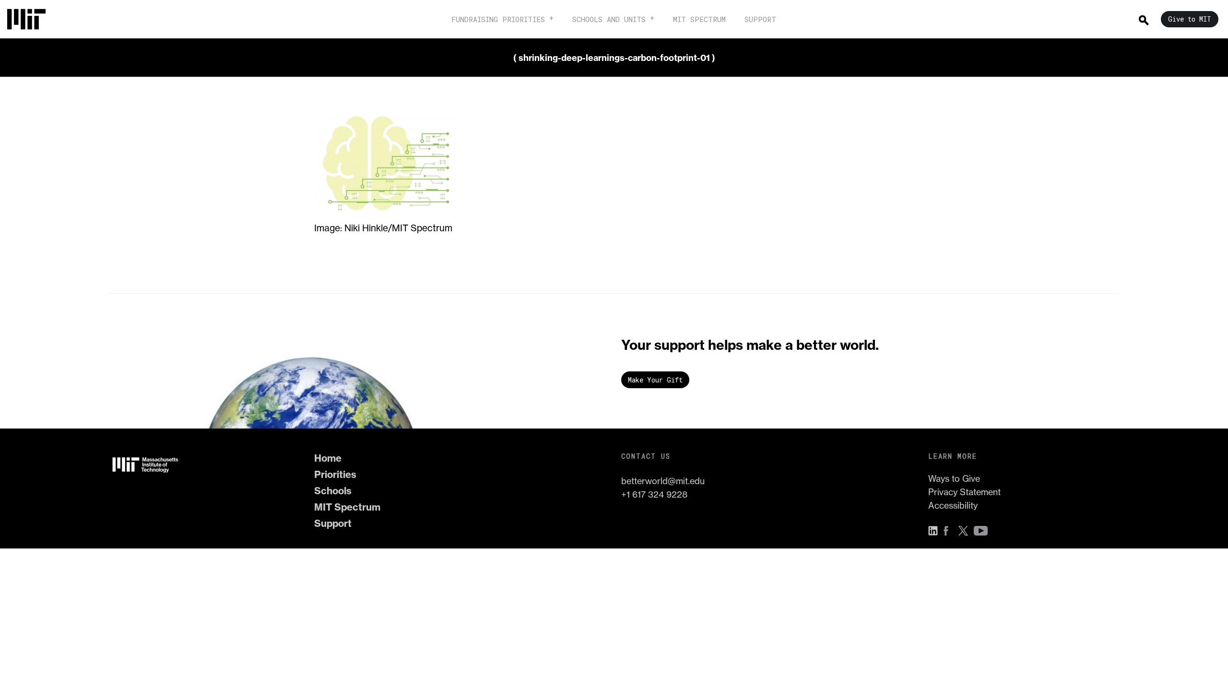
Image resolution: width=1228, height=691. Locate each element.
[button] (935, 531)
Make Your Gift (655, 379)
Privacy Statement (964, 492)
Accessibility (953, 505)
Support (333, 523)
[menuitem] (31, 19)
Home (328, 458)
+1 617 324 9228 (654, 494)
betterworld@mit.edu (663, 481)
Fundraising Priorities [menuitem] (498, 19)
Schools (333, 491)
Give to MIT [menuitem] (1189, 19)
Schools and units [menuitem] (609, 19)
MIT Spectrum (347, 507)
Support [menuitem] (760, 19)
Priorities (335, 474)
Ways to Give (954, 478)
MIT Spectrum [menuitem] (699, 19)
